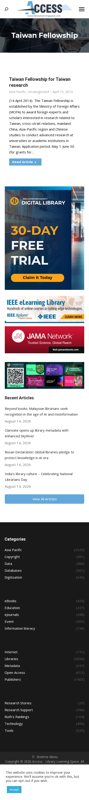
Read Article (22, 162)
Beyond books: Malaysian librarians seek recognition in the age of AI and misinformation (41, 411)
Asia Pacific (17, 92)
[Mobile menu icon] (81, 9)
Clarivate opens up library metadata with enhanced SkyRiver (36, 433)
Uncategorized (38, 92)
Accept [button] (14, 789)
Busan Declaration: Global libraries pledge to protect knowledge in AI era (39, 455)
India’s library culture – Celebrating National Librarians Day (39, 476)
